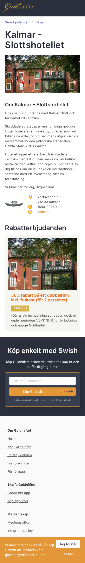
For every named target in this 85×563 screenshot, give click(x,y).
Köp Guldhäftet (35, 392)
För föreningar (18, 463)
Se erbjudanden (17, 22)
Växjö (39, 22)
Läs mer (68, 554)
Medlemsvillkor (19, 522)
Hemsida (43, 212)
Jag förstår (68, 544)
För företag (16, 471)
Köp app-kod (17, 501)
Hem (11, 439)
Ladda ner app (18, 493)
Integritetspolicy (20, 531)
